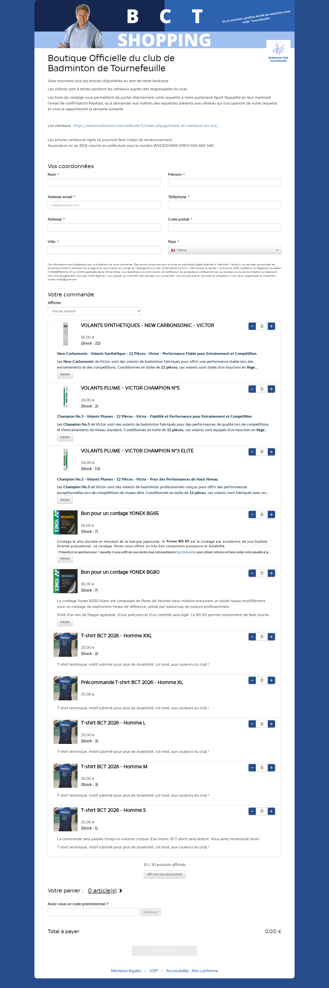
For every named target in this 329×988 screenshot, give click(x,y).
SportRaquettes (186, 552)
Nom (53, 174)
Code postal (180, 219)
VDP (154, 970)
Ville (53, 241)
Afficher (54, 302)
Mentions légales (126, 970)
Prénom (176, 174)
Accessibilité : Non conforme (192, 970)
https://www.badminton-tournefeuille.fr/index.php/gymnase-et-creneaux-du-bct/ (145, 125)
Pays (173, 241)
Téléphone (178, 197)
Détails (65, 374)
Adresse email (61, 197)
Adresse (56, 219)
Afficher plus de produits (164, 874)
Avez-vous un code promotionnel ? (78, 904)
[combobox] (224, 250)
